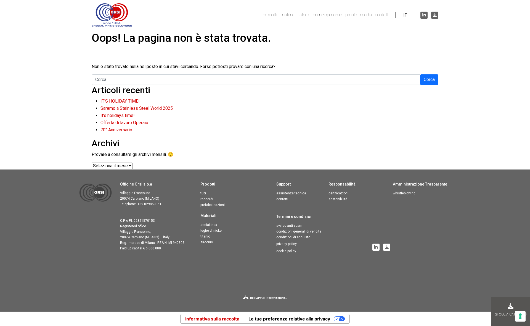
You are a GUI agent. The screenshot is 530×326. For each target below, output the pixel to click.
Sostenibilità (337, 199)
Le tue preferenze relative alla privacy (289, 319)
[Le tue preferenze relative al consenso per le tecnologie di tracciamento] (520, 316)
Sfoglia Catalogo (511, 314)
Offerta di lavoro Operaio (124, 122)
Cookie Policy (286, 251)
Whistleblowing (404, 193)
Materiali (288, 14)
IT (405, 15)
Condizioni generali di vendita (298, 231)
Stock (305, 14)
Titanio (205, 236)
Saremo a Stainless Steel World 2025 (136, 108)
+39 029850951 (149, 204)
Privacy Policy (286, 244)
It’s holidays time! (117, 115)
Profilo (351, 14)
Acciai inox (208, 225)
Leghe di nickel (211, 231)
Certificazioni (338, 193)
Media (366, 14)
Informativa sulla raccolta (212, 319)
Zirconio (206, 242)
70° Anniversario (116, 129)
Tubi (203, 193)
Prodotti (270, 14)
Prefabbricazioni (212, 205)
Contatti (382, 14)
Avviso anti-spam (289, 226)
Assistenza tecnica (291, 193)
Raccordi (206, 199)
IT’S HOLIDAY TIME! (120, 101)
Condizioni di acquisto (293, 237)
